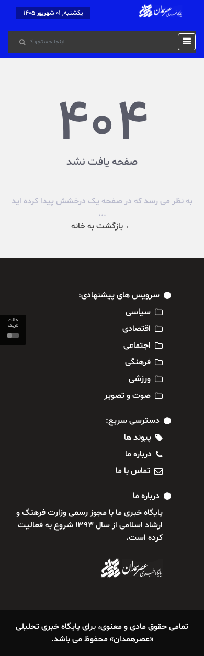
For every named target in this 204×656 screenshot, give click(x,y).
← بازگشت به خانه (102, 226)
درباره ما (138, 454)
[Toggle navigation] (183, 42)
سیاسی (138, 312)
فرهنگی (138, 362)
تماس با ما (133, 471)
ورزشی (140, 379)
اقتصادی (136, 329)
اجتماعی (137, 345)
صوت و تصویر (127, 395)
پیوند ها (137, 437)
